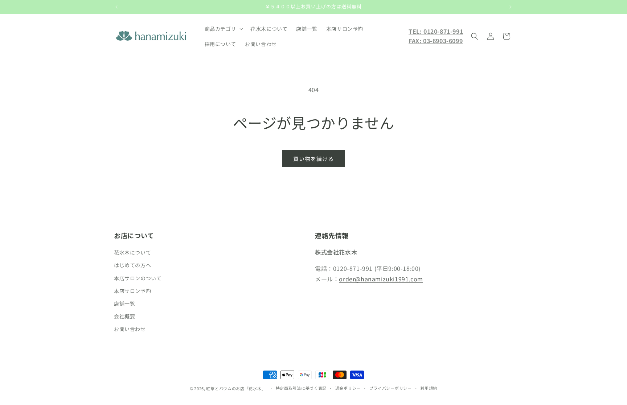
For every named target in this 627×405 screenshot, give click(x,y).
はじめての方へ (132, 265)
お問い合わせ (130, 328)
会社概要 (124, 316)
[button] (223, 28)
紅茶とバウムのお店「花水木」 (236, 388)
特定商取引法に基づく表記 (301, 388)
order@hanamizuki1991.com (381, 278)
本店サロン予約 (132, 290)
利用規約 (428, 388)
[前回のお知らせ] (116, 7)
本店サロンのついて (137, 278)
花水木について (132, 252)
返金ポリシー (348, 388)
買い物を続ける (313, 158)
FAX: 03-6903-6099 (436, 41)
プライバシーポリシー (390, 388)
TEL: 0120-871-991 (436, 31)
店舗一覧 (124, 303)
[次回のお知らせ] (511, 7)
